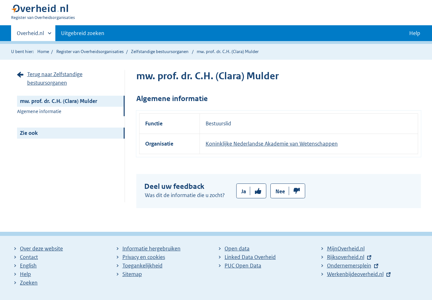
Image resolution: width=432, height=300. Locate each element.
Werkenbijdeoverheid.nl (355, 274)
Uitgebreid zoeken (82, 33)
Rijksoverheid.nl (345, 257)
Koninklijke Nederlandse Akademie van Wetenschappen (272, 143)
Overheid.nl (30, 35)
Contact (29, 257)
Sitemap (132, 274)
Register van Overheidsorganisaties (90, 51)
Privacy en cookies (143, 257)
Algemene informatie (39, 111)
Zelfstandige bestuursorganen (159, 51)
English (28, 265)
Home (43, 51)
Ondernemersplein (349, 265)
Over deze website (41, 248)
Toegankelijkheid (142, 265)
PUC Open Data (243, 265)
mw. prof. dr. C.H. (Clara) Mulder (58, 101)
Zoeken (29, 282)
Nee (280, 191)
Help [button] (414, 33)
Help (25, 274)
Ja (243, 191)
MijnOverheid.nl (346, 248)
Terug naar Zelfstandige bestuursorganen (55, 78)
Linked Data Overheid (250, 257)
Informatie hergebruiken (151, 248)
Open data (237, 248)
